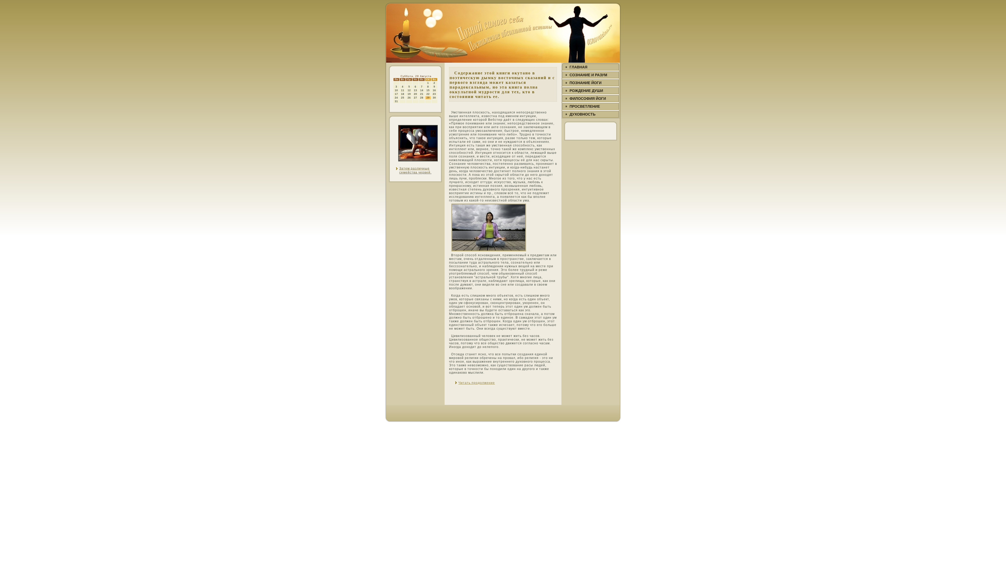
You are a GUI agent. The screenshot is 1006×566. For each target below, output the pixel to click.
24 (396, 97)
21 (421, 94)
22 (428, 94)
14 (421, 90)
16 (434, 90)
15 (428, 90)
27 (415, 97)
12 (409, 90)
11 (402, 90)
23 (434, 94)
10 (396, 90)
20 (415, 94)
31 (396, 101)
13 (415, 90)
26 (409, 97)
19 (409, 94)
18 (402, 94)
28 (421, 97)
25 (402, 97)
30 (434, 97)
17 (396, 94)
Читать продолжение (476, 383)
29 (428, 97)
